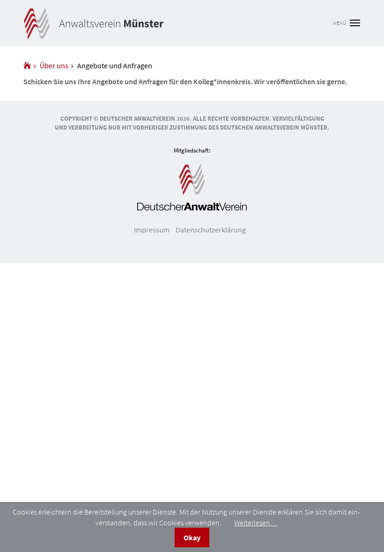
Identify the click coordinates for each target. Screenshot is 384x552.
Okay (192, 537)
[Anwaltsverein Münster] (27, 65)
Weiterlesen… (255, 522)
